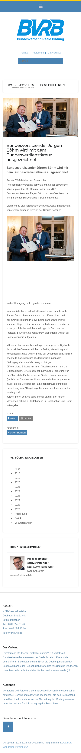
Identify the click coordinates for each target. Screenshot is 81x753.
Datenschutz (54, 52)
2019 (17, 477)
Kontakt (24, 52)
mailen (27, 418)
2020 (17, 482)
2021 (17, 486)
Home (10, 85)
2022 (17, 491)
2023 (17, 495)
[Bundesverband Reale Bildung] (40, 30)
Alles (17, 469)
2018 (17, 473)
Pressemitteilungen (52, 85)
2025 (17, 504)
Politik (18, 518)
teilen (12, 418)
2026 (17, 509)
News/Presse (26, 85)
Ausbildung (21, 513)
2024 (17, 500)
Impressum (38, 52)
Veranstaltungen (17, 432)
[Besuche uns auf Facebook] (8, 727)
